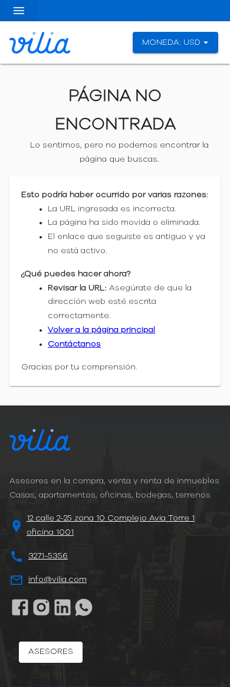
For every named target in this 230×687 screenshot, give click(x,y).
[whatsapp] (83, 607)
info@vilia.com (57, 579)
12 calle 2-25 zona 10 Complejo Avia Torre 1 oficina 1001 (111, 525)
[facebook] (20, 607)
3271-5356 (48, 556)
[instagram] (41, 607)
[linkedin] (62, 607)
